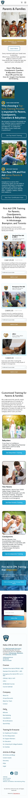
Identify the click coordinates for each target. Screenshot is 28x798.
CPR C (4, 681)
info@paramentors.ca (8, 657)
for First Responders (9, 736)
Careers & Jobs (7, 758)
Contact (5, 704)
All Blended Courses (9, 684)
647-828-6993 (6, 658)
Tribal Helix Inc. (16, 793)
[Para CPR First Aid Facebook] (11, 773)
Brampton (20, 653)
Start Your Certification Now (14, 197)
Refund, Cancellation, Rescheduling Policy (14, 781)
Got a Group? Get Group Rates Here (14, 582)
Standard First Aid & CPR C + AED (12, 671)
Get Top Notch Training (14, 135)
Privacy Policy (6, 780)
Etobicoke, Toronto (10, 654)
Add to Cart (14, 277)
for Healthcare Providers (10, 733)
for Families (6, 747)
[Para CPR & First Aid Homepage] (6, 638)
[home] (3, 2)
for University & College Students (12, 744)
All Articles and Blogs (9, 755)
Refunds (5, 712)
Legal (4, 766)
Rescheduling (7, 715)
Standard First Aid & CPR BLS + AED (13, 668)
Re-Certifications (8, 721)
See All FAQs (6, 723)
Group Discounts (8, 698)
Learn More (14, 48)
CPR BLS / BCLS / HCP (9, 678)
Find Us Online (7, 778)
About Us (5, 695)
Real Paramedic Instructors (13, 648)
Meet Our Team (7, 701)
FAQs (4, 763)
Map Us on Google (7, 660)
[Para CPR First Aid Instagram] (16, 773)
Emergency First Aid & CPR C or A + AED (13, 674)
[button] (25, 2)
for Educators (7, 741)
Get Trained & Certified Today (14, 42)
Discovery (6, 760)
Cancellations (7, 718)
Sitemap (5, 777)
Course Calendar (8, 687)
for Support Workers (9, 738)
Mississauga (12, 653)
